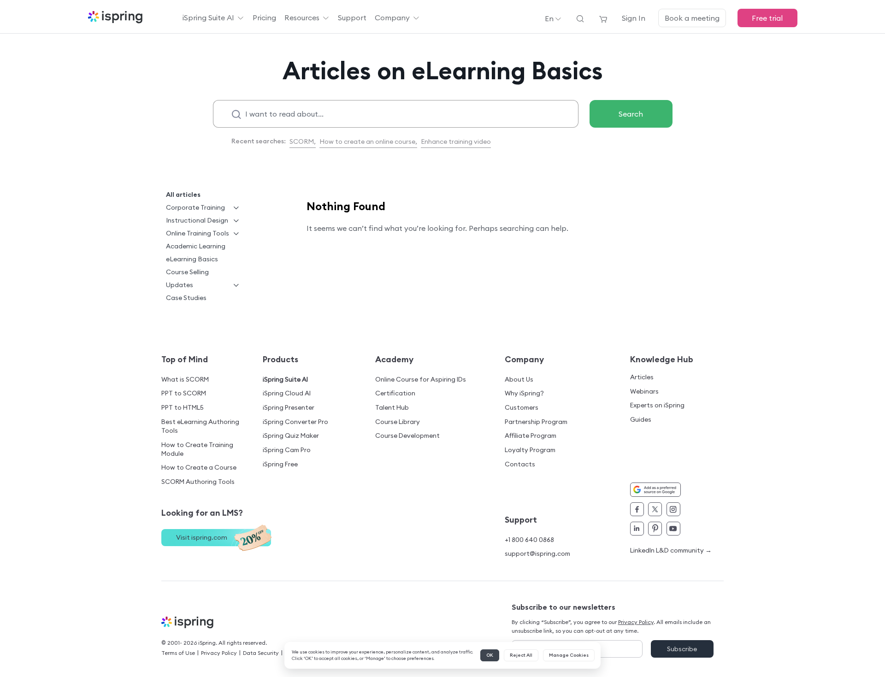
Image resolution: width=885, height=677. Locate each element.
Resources (301, 17)
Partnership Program (536, 422)
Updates (179, 285)
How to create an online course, (368, 141)
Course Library (397, 422)
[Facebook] (637, 509)
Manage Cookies (569, 655)
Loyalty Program (530, 450)
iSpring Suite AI (208, 17)
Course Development (407, 435)
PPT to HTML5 (182, 407)
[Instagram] (673, 509)
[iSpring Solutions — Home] (115, 18)
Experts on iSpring (657, 405)
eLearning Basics (192, 259)
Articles (642, 377)
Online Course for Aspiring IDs (420, 379)
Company (392, 17)
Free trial (767, 18)
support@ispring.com (537, 553)
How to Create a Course (198, 467)
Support (352, 17)
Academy (394, 359)
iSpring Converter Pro (295, 422)
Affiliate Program (530, 435)
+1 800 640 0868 (529, 540)
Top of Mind (184, 359)
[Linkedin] (637, 529)
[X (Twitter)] (655, 509)
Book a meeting (692, 18)
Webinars (644, 391)
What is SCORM (185, 379)
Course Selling (187, 272)
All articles (183, 194)
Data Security (261, 652)
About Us (519, 379)
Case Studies (186, 298)
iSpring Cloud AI (287, 393)
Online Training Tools (197, 233)
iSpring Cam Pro (287, 450)
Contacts (520, 464)
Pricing (264, 17)
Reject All (521, 655)
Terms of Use (178, 652)
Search (631, 113)
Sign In (633, 18)
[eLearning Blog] (188, 623)
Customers (521, 407)
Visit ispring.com (201, 537)
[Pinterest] (655, 529)
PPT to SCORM (183, 393)
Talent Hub (392, 407)
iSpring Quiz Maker (291, 435)
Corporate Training (195, 207)
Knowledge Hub (661, 359)
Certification (395, 393)
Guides (640, 419)
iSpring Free (280, 464)
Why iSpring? (524, 393)
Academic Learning (195, 246)
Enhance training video (456, 141)
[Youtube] (673, 529)
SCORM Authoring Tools (198, 481)
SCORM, (302, 141)
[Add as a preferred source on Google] (655, 490)
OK (489, 655)
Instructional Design (197, 220)
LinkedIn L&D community (671, 550)
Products (280, 359)
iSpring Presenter (288, 407)
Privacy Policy (219, 652)
